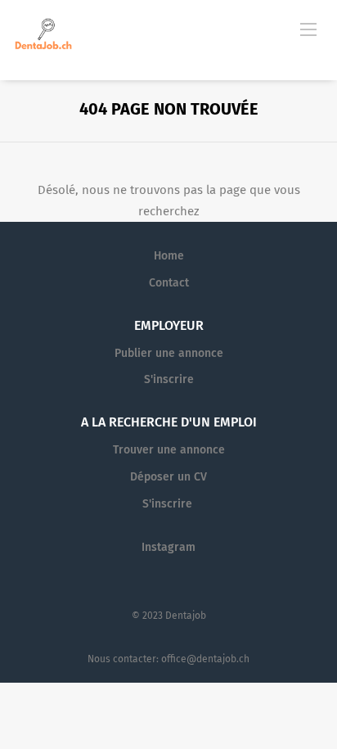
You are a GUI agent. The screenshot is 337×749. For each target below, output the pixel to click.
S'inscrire (169, 379)
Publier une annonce (169, 353)
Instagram (168, 547)
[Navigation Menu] (308, 28)
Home (169, 256)
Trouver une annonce (169, 450)
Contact (169, 283)
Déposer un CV (168, 477)
